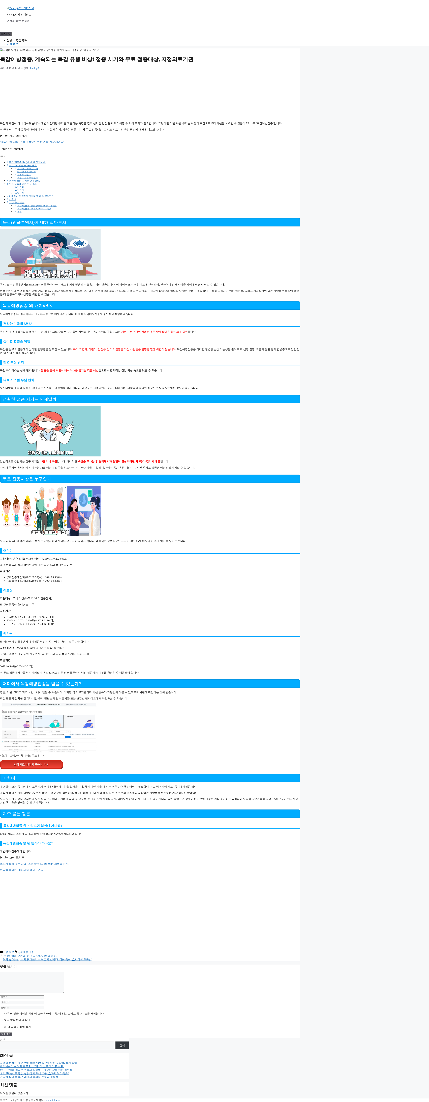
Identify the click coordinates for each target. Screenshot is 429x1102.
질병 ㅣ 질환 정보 (17, 40)
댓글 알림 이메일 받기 (17, 1020)
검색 (2, 1039)
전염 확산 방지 (24, 174)
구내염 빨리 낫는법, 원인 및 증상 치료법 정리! (30, 955)
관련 (19, 211)
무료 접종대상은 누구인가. (23, 184)
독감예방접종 (25, 952)
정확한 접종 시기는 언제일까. (24, 180)
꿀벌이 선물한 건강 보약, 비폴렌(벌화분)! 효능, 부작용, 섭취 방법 (38, 1062)
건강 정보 (12, 43)
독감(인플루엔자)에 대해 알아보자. (27, 162)
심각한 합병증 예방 (26, 171)
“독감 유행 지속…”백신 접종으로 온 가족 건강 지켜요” (32, 141)
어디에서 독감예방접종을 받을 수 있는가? (31, 196)
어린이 (20, 187)
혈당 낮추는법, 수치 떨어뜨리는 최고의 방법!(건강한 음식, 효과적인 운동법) (47, 959)
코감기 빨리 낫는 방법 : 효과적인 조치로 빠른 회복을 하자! (34, 863)
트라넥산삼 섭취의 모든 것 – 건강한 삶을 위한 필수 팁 (32, 1066)
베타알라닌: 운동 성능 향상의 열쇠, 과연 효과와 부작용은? (34, 1073)
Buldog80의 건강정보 (19, 14)
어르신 (20, 190)
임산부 (20, 193)
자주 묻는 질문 (16, 202)
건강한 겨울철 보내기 (27, 168)
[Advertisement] (120, 94)
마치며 (12, 199)
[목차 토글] (2, 156)
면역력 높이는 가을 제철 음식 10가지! (22, 869)
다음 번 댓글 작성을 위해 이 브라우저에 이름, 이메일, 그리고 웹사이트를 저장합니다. (54, 1013)
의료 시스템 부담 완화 (27, 177)
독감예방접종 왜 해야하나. (23, 165)
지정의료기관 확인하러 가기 (31, 764)
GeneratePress (51, 1100)
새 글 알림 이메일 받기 (17, 1027)
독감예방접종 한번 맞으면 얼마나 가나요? (37, 205)
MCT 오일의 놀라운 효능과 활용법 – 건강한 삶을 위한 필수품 (36, 1069)
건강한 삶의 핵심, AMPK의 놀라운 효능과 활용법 (29, 1077)
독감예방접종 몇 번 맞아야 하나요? (34, 208)
